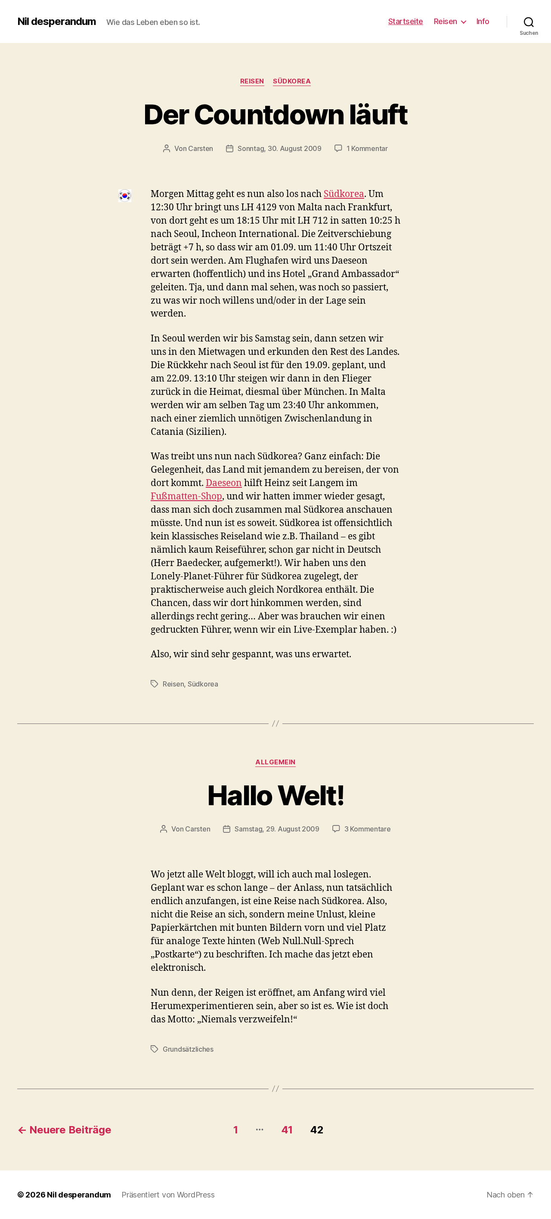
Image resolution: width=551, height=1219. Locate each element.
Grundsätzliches (188, 1049)
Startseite (405, 21)
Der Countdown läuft (275, 114)
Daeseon (224, 483)
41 (287, 1130)
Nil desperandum (56, 21)
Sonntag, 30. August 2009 (280, 148)
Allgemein (275, 762)
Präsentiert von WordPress (167, 1194)
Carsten (200, 148)
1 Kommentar (367, 148)
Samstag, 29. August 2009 (277, 829)
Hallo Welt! (275, 795)
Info (483, 21)
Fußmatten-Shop (186, 496)
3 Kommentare (367, 829)
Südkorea (292, 81)
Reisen (445, 21)
